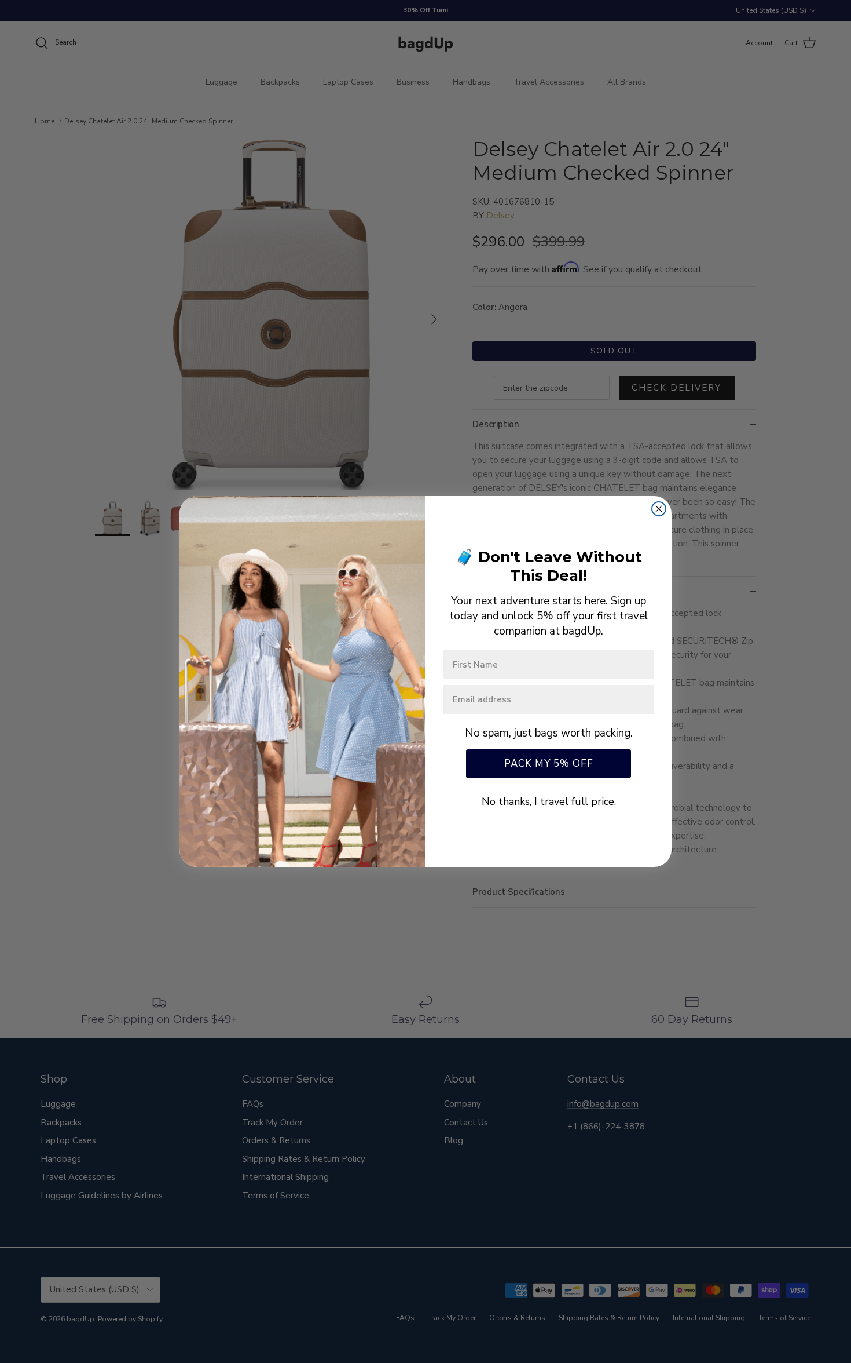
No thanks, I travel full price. (549, 801)
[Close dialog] (659, 509)
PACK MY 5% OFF (548, 763)
